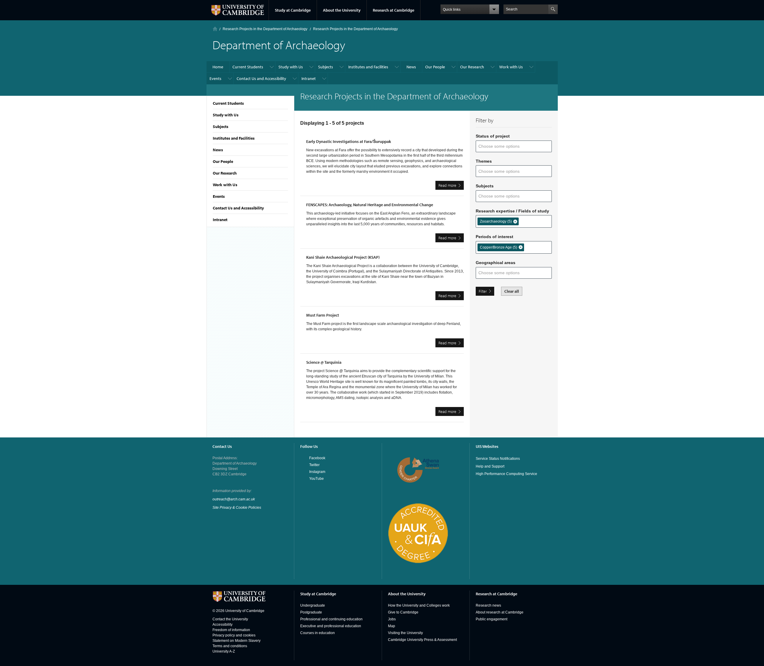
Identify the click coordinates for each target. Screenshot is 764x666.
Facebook (317, 458)
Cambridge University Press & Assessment (422, 640)
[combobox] (502, 146)
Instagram (317, 472)
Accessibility (222, 624)
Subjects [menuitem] (325, 67)
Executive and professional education (330, 626)
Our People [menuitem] (435, 67)
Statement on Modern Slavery (236, 641)
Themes (484, 161)
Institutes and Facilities (234, 138)
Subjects (220, 126)
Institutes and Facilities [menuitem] (368, 67)
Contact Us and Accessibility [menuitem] (261, 78)
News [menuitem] (411, 67)
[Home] (215, 28)
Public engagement (491, 619)
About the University (342, 10)
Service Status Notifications (498, 459)
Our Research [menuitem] (472, 67)
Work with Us (225, 184)
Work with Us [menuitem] (511, 67)
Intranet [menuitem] (308, 78)
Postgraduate (311, 612)
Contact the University (230, 619)
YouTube (316, 479)
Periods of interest (494, 236)
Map (391, 626)
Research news (488, 605)
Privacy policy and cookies (233, 635)
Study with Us (225, 115)
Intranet (220, 219)
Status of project (493, 136)
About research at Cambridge (499, 612)
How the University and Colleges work (419, 605)
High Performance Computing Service (506, 474)
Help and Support (490, 466)
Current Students (228, 103)
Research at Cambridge (393, 10)
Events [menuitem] (215, 78)
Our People (223, 161)
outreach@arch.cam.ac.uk (233, 499)
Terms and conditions (229, 646)
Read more (451, 186)
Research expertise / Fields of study (512, 211)
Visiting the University (405, 633)
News (218, 149)
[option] (498, 221)
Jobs (392, 619)
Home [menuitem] (217, 67)
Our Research (225, 173)
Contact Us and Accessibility (238, 208)
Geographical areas (495, 262)
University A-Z (223, 651)
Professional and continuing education (331, 619)
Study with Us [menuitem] (290, 67)
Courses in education (317, 633)
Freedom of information (231, 630)
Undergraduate (312, 605)
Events (219, 196)
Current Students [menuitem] (247, 67)
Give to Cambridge (403, 612)
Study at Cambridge (293, 10)
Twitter (314, 465)
